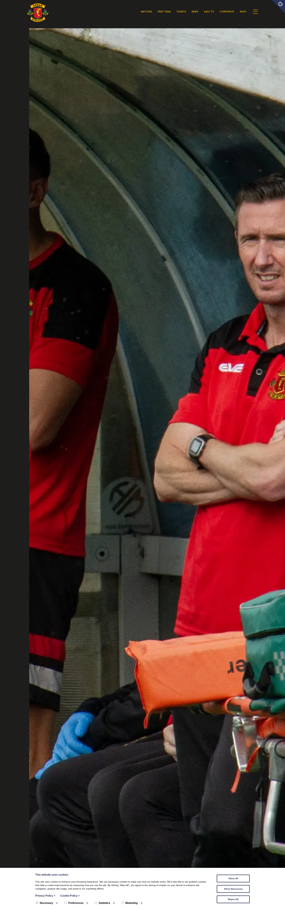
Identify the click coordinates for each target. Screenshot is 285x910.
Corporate (227, 11)
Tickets (181, 11)
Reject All (233, 899)
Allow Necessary (233, 889)
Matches (146, 11)
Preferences (75, 903)
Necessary (46, 903)
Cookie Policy (70, 895)
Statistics (104, 903)
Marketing (131, 903)
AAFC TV (209, 11)
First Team (164, 11)
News (195, 11)
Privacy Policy (45, 895)
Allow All (233, 878)
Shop (243, 11)
